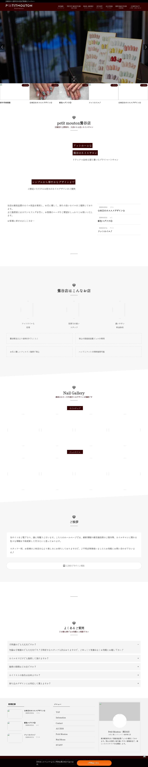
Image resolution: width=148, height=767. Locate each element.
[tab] (74, 647)
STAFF (59, 745)
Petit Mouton (62, 734)
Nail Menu (60, 739)
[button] (72, 80)
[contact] (121, 748)
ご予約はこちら (93, 763)
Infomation (61, 717)
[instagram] (118, 748)
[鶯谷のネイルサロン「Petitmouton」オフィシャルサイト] (19, 6)
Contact (59, 723)
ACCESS (60, 728)
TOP (58, 712)
